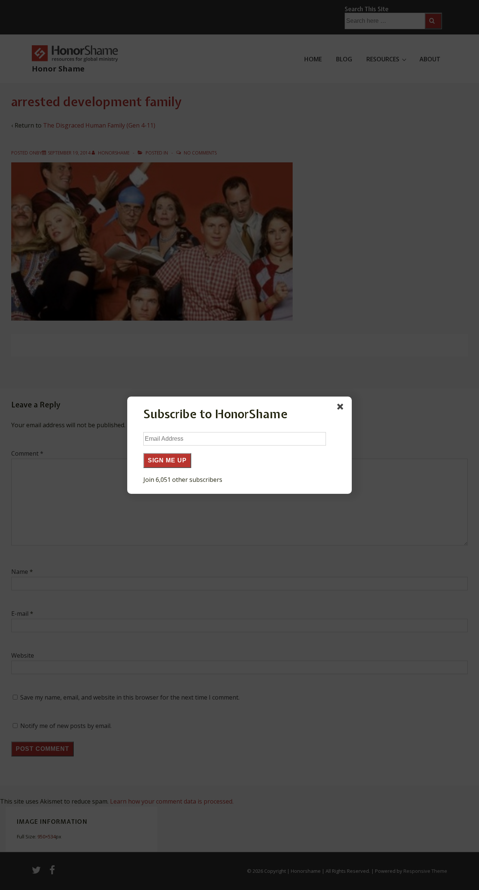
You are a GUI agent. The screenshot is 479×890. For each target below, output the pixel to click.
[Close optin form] (341, 408)
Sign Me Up (167, 460)
